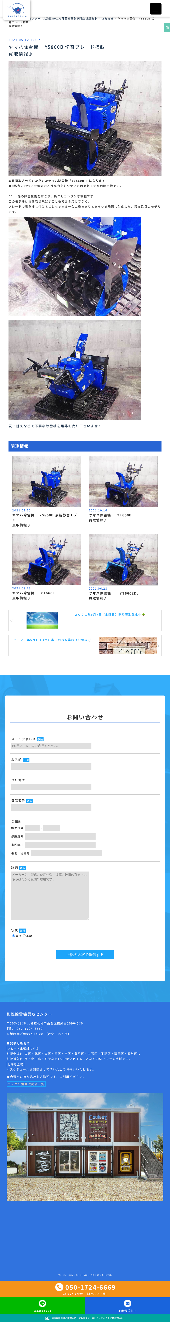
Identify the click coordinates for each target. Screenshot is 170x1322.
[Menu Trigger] (156, 9)
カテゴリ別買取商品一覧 (26, 1084)
